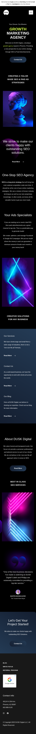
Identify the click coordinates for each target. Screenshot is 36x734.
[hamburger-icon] (31, 12)
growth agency (8, 46)
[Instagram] (4, 713)
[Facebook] (8, 713)
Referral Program (10, 670)
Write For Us (8, 666)
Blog (5, 663)
